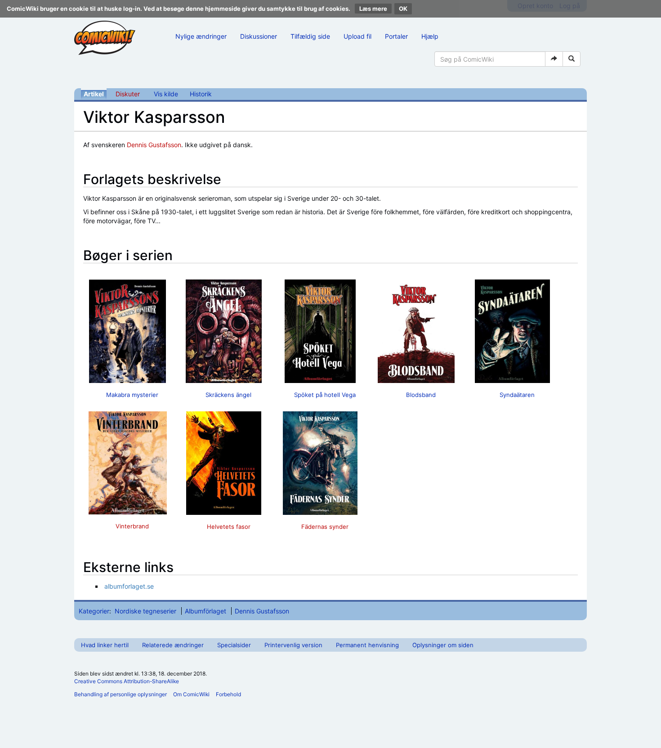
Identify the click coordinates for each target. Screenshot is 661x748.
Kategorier (94, 611)
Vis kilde (166, 94)
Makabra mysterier (132, 394)
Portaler (396, 36)
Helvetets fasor (228, 526)
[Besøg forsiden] (104, 38)
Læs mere (373, 8)
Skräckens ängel (228, 394)
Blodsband (421, 394)
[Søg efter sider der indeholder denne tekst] (572, 59)
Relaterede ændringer (173, 645)
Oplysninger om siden (442, 645)
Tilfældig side (310, 36)
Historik (201, 94)
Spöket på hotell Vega (325, 394)
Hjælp (429, 36)
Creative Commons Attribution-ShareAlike (126, 681)
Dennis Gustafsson (154, 145)
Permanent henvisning (367, 645)
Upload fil (357, 36)
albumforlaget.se (129, 586)
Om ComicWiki (191, 694)
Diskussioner (258, 36)
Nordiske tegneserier (145, 611)
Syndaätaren (517, 394)
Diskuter (128, 94)
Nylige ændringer (201, 36)
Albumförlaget (205, 611)
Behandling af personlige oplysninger (120, 694)
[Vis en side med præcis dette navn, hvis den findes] (554, 59)
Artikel (94, 94)
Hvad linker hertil (105, 645)
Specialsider (234, 645)
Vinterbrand (132, 526)
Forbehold (228, 694)
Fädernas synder (324, 526)
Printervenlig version (293, 645)
